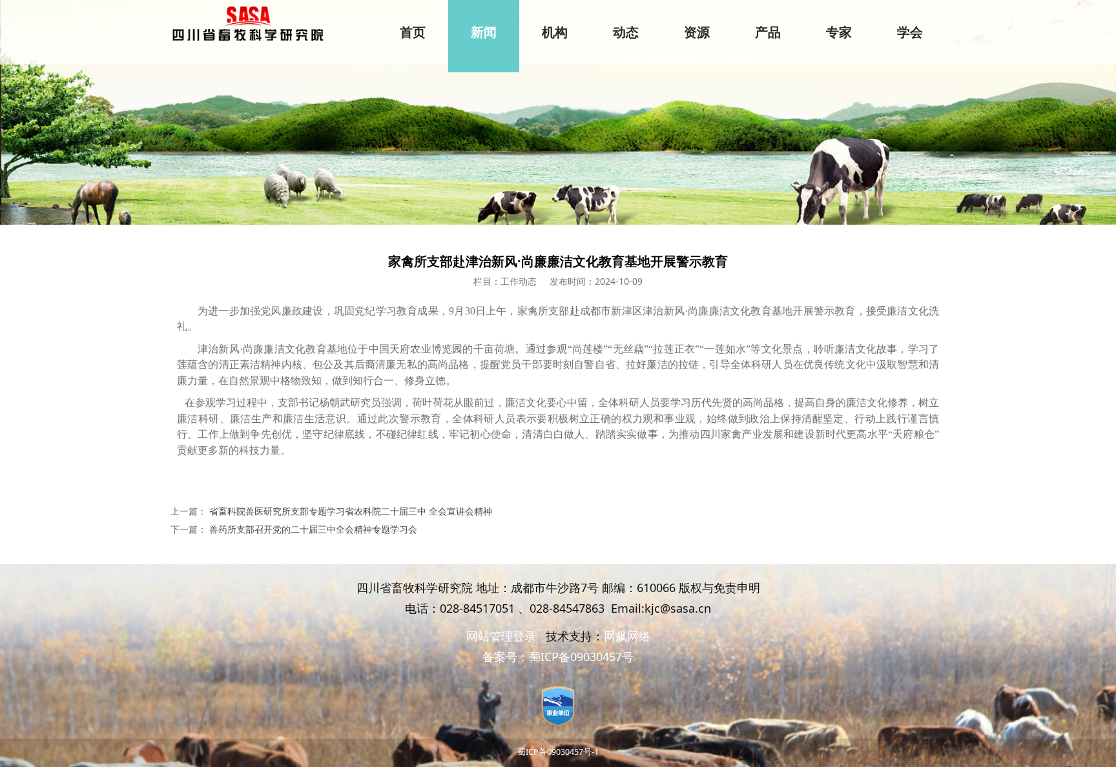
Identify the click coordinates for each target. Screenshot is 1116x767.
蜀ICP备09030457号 (581, 656)
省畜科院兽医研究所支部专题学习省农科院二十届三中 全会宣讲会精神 (350, 511)
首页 (413, 32)
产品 (768, 32)
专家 (839, 32)
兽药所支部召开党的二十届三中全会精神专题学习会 (313, 529)
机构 (555, 32)
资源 (697, 32)
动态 (626, 32)
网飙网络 (627, 636)
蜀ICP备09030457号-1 (558, 751)
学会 (910, 32)
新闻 (484, 32)
